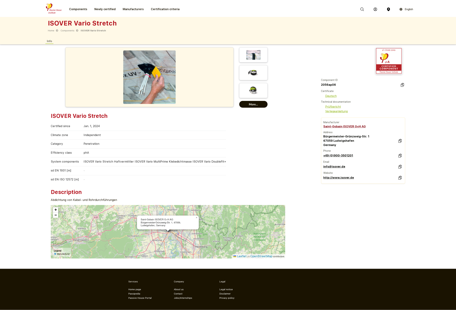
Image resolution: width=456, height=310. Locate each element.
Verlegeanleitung (336, 111)
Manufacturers (133, 9)
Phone (327, 150)
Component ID (329, 80)
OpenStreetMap (261, 256)
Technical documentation (336, 101)
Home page (134, 289)
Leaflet (241, 256)
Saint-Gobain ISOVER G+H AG (344, 126)
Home (51, 30)
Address (328, 132)
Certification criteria (165, 9)
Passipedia (134, 293)
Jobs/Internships (183, 298)
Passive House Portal (140, 298)
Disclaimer (225, 293)
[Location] (388, 9)
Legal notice (226, 289)
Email (326, 161)
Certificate (327, 91)
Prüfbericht (333, 106)
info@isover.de (334, 166)
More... (253, 104)
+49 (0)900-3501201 (338, 155)
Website (328, 172)
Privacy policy (226, 298)
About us (179, 289)
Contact (178, 293)
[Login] (375, 9)
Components (67, 30)
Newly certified (105, 9)
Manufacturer (331, 122)
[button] (197, 218)
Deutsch (331, 96)
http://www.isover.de (338, 177)
